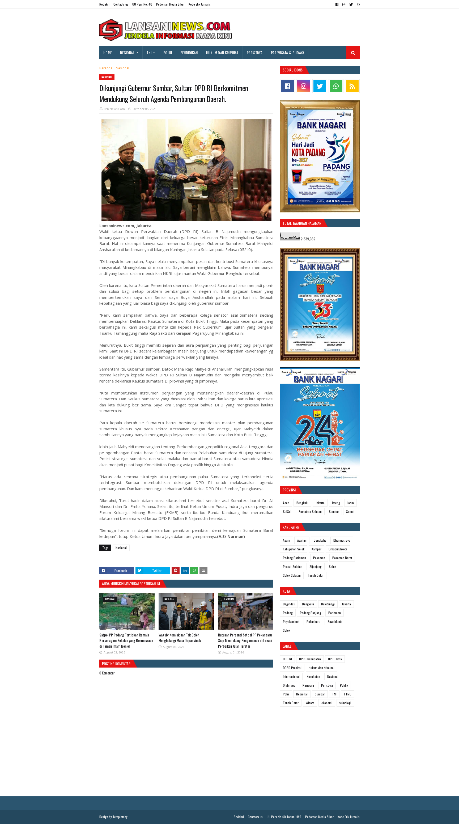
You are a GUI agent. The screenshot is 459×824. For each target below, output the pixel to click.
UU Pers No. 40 (142, 4)
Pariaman (334, 612)
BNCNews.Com (114, 109)
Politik (344, 685)
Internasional (291, 676)
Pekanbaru (313, 621)
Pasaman (319, 557)
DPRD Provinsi (292, 667)
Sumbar (334, 511)
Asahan (302, 540)
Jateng (336, 502)
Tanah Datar (316, 575)
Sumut (350, 511)
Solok (332, 566)
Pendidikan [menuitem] (189, 52)
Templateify (120, 816)
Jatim (350, 502)
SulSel (287, 511)
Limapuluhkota (338, 549)
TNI (334, 694)
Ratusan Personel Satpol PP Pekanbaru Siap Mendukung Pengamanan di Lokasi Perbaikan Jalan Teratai (245, 640)
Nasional (122, 68)
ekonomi (326, 702)
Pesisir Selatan (292, 566)
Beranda (105, 68)
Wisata (310, 702)
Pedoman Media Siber (170, 4)
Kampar (316, 549)
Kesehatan (313, 676)
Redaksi (104, 4)
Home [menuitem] (107, 52)
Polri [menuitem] (167, 52)
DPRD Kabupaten (310, 659)
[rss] (352, 86)
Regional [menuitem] (127, 52)
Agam (286, 540)
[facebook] (337, 4)
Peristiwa (327, 685)
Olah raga (289, 685)
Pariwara (308, 685)
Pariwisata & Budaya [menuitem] (287, 52)
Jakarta (320, 502)
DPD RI (287, 659)
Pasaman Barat (342, 557)
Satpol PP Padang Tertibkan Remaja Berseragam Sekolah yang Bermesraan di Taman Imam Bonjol (126, 640)
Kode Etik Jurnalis (200, 4)
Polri (286, 694)
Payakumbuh (291, 621)
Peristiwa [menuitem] (255, 52)
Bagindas (289, 604)
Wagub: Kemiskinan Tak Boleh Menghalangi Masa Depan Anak (180, 637)
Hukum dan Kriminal (321, 667)
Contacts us (120, 4)
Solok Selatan (292, 575)
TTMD (347, 694)
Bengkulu (302, 502)
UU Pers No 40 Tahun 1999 (284, 816)
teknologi (345, 702)
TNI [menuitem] (149, 52)
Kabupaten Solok (293, 549)
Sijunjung (315, 566)
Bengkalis (320, 540)
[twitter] (351, 4)
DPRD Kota (335, 659)
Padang (288, 612)
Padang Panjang (310, 612)
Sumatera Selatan (310, 511)
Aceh (286, 502)
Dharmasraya (341, 540)
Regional (302, 694)
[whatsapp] (357, 4)
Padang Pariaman (294, 557)
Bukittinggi (328, 604)
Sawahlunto (335, 621)
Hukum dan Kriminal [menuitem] (222, 52)
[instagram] (344, 4)
